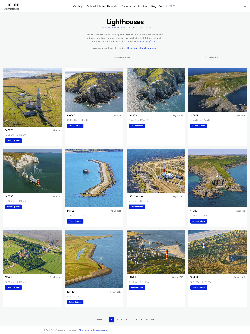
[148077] (32, 97)
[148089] (217, 90)
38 (141, 319)
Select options (13, 140)
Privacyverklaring (85, 330)
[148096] (32, 171)
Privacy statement (100, 330)
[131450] (217, 252)
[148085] (156, 90)
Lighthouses (137, 27)
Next (152, 319)
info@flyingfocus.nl (148, 41)
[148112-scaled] (156, 171)
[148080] (94, 90)
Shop (109, 27)
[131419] (32, 252)
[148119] (217, 178)
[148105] (94, 178)
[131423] (94, 259)
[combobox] (211, 57)
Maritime (126, 27)
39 (147, 319)
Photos (117, 27)
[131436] (156, 252)
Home (101, 27)
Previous (99, 319)
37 (136, 319)
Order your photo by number (141, 48)
